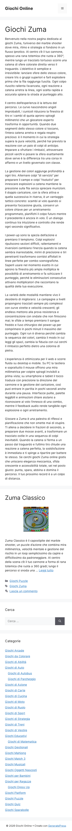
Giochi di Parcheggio (22, 679)
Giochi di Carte (15, 690)
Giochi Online (19, 8)
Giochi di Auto (14, 667)
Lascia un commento (24, 591)
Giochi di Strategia (17, 719)
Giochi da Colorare (17, 656)
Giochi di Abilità (15, 662)
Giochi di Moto (15, 701)
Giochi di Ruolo (15, 707)
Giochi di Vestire (16, 730)
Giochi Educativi (16, 736)
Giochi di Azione (16, 684)
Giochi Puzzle (19, 581)
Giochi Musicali (15, 764)
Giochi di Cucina (16, 696)
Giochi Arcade (14, 650)
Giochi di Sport (15, 713)
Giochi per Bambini (17, 775)
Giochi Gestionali (16, 747)
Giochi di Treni (14, 724)
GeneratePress (57, 825)
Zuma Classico (25, 497)
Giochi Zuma (18, 586)
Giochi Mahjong (15, 753)
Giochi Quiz (12, 804)
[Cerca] (60, 621)
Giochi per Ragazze (18, 781)
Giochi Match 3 (15, 758)
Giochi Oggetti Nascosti (21, 770)
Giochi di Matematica (22, 741)
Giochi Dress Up (19, 787)
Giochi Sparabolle (17, 810)
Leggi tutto (46, 570)
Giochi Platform (15, 793)
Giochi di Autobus (20, 673)
